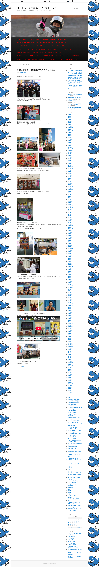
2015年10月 (70, 326)
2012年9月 (70, 387)
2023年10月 (70, 170)
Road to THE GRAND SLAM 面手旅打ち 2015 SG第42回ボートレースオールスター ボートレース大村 (41, 42)
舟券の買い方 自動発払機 (38, 59)
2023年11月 (70, 168)
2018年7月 (70, 273)
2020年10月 (70, 229)
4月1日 (69, 397)
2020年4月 (70, 238)
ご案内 (69, 469)
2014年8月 (70, 349)
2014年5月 (70, 354)
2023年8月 (70, 173)
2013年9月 (70, 367)
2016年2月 (70, 320)
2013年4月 (70, 375)
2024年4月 (70, 160)
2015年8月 (70, 330)
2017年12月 (70, 284)
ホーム (18, 39)
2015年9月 (70, 328)
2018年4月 (70, 278)
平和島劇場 (71, 538)
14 (74, 522)
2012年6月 (70, 392)
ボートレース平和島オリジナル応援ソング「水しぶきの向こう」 (47, 52)
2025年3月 (70, 142)
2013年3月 (70, 377)
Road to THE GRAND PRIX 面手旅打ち (32, 39)
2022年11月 (70, 188)
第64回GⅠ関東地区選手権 (74, 499)
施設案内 (19, 59)
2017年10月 (70, 287)
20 (72, 524)
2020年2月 (70, 242)
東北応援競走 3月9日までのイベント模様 (36, 69)
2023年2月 (70, 183)
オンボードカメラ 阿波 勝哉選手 (25, 46)
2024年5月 (70, 158)
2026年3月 (70, 122)
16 (78, 522)
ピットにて (70, 471)
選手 (69, 500)
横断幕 (69, 492)
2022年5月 (70, 198)
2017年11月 (70, 286)
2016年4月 (70, 317)
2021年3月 (70, 220)
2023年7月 (70, 175)
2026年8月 (70, 114)
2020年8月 (70, 232)
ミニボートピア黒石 (72, 544)
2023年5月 (70, 178)
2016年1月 (70, 322)
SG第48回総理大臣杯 (72, 446)
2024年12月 (70, 147)
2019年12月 (70, 245)
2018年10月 (70, 268)
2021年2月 (70, 222)
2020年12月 (70, 225)
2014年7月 (70, 351)
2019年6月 (70, 255)
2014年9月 (70, 348)
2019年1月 (70, 263)
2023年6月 (70, 176)
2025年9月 (70, 132)
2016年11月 (70, 305)
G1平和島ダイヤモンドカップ (74, 399)
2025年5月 (70, 139)
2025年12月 (70, 127)
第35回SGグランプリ (72, 497)
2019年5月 (70, 256)
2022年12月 (70, 186)
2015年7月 (70, 331)
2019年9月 (70, 250)
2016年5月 (70, 315)
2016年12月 (70, 304)
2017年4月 (70, 297)
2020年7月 (70, 233)
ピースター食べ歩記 (48, 46)
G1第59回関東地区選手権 (73, 401)
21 (74, 524)
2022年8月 (70, 193)
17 (80, 522)
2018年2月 (70, 281)
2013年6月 (70, 372)
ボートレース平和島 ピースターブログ (38, 8)
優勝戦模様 (70, 486)
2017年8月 (70, 291)
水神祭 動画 (27, 59)
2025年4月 (70, 140)
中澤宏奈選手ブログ (72, 546)
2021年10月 (70, 209)
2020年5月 (70, 237)
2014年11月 (70, 344)
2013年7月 (70, 371)
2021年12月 (70, 206)
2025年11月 (70, 129)
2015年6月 (70, 333)
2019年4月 (70, 258)
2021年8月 (70, 212)
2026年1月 (70, 126)
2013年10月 (70, 366)
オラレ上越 (70, 539)
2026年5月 (70, 119)
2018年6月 (70, 274)
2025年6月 (70, 137)
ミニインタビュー (72, 482)
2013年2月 (70, 379)
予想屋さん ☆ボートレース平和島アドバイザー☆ (28, 56)
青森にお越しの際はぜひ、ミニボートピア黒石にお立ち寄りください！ (63, 59)
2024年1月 (70, 165)
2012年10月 (70, 385)
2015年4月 (70, 336)
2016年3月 (70, 318)
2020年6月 (70, 235)
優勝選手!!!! (70, 487)
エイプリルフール (72, 468)
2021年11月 (70, 207)
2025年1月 (70, 145)
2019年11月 (70, 246)
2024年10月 (70, 150)
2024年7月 (70, 155)
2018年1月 (70, 282)
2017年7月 (70, 292)
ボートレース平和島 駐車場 (23, 52)
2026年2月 (70, 124)
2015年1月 (70, 341)
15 (76, 522)
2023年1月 (70, 184)
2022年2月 (70, 202)
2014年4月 (70, 356)
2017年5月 (70, 295)
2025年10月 (70, 131)
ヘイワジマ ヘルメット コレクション (25, 49)
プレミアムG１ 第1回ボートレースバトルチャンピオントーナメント (75, 474)
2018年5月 (70, 276)
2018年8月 (70, 271)
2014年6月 (70, 353)
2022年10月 (70, 189)
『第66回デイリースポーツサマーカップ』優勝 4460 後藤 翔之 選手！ (75, 87)
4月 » (78, 527)
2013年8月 (70, 369)
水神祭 (69, 494)
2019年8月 (70, 251)
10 (80, 521)
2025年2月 (70, 144)
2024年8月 (70, 153)
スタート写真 (39, 46)
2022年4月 (70, 199)
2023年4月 (70, 180)
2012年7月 (70, 390)
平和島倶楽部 (71, 536)
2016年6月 (70, 313)
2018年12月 (70, 264)
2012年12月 (70, 382)
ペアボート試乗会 (60, 46)
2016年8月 (70, 310)
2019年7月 (70, 253)
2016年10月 (70, 307)
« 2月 (71, 527)
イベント (24, 366)
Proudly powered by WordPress (49, 563)
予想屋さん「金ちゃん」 (73, 100)
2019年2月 (70, 261)
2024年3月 (70, 162)
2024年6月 (70, 157)
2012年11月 (70, 384)
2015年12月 (70, 323)
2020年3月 (70, 240)
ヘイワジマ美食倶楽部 (73, 481)
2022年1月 (70, 204)
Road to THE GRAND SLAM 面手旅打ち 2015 (54, 39)
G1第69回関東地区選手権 (73, 402)
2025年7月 (70, 136)
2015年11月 (70, 325)
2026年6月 (70, 118)
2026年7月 (70, 116)
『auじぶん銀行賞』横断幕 (74, 80)
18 (68, 524)
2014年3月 (70, 357)
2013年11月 (70, 364)
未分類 (69, 490)
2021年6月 (70, 215)
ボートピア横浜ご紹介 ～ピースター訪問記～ (46, 49)
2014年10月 (70, 346)
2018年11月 (70, 266)
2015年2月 (70, 339)
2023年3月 (70, 181)
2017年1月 (70, 302)
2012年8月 (70, 388)
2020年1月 (70, 243)
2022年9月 (70, 191)
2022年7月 (70, 194)
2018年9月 (70, 269)
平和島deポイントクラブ (73, 548)
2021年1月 (70, 224)
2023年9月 (70, 171)
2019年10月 (70, 248)
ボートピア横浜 (71, 541)
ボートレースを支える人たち (66, 49)
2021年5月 (70, 217)
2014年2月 (70, 359)
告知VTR (70, 489)
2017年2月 (70, 300)
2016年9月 (70, 308)
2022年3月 (70, 201)
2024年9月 (70, 152)
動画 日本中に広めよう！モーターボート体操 (53, 56)
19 (70, 524)
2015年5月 (70, 335)
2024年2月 (70, 163)
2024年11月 (70, 149)
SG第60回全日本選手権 (73, 458)
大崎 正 (73, 109)
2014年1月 (70, 361)
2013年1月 (70, 380)
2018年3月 (70, 279)
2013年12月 (70, 362)
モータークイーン (72, 484)
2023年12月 (70, 166)
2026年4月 (70, 121)
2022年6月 (70, 196)
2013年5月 (70, 374)
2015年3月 (70, 338)
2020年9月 (70, 230)
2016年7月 (70, 312)
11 (68, 522)
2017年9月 (70, 289)
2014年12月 (70, 343)
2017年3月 (70, 299)
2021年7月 (70, 214)
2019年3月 (70, 260)
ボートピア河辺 (71, 543)
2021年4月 (70, 219)
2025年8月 (70, 134)
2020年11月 (70, 227)
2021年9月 (70, 211)
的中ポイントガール (72, 495)
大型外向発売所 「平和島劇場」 (73, 56)
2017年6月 (70, 294)
